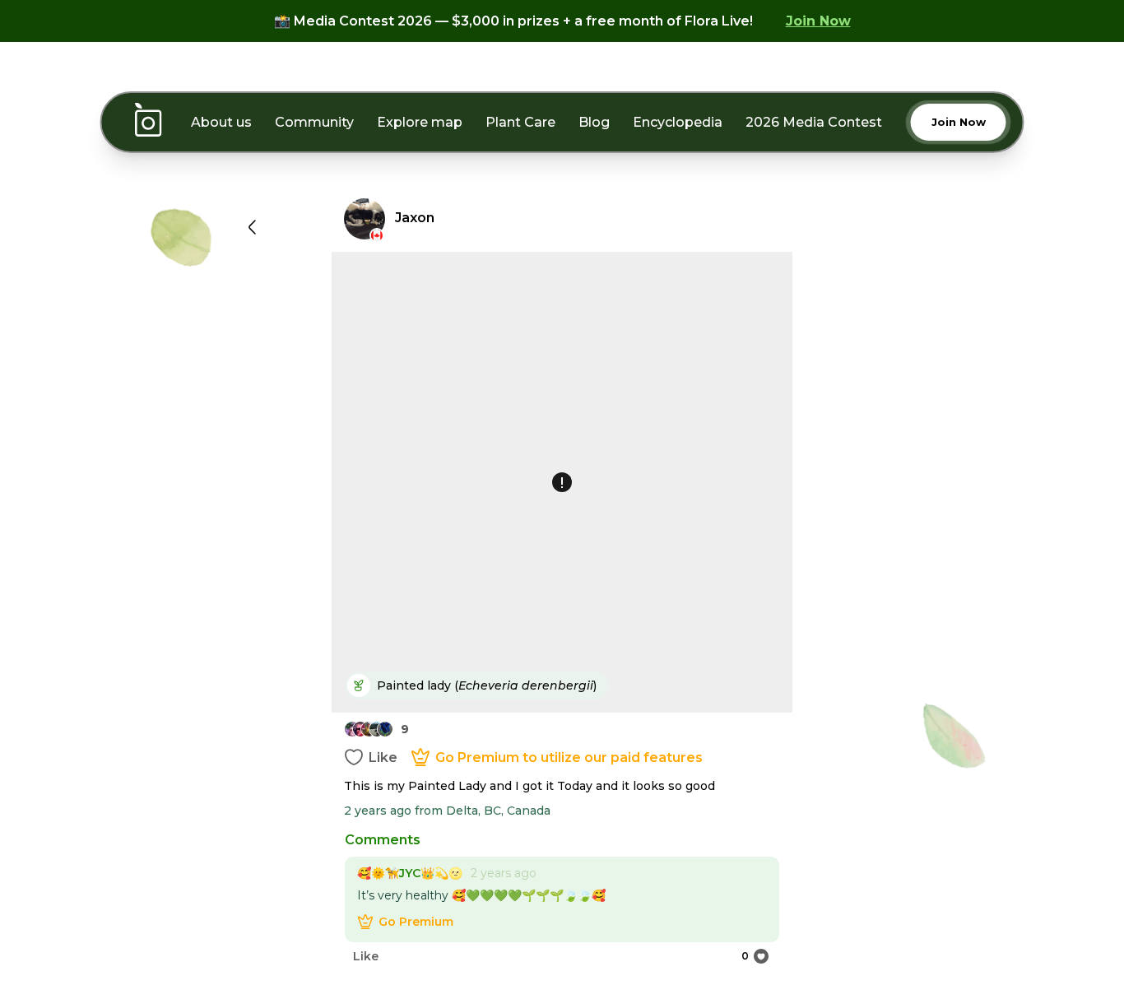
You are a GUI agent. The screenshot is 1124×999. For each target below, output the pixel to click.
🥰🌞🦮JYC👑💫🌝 (409, 873)
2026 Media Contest (813, 122)
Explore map (419, 122)
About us (221, 122)
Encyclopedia (677, 122)
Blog (594, 122)
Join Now (818, 21)
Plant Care (520, 122)
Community (314, 122)
